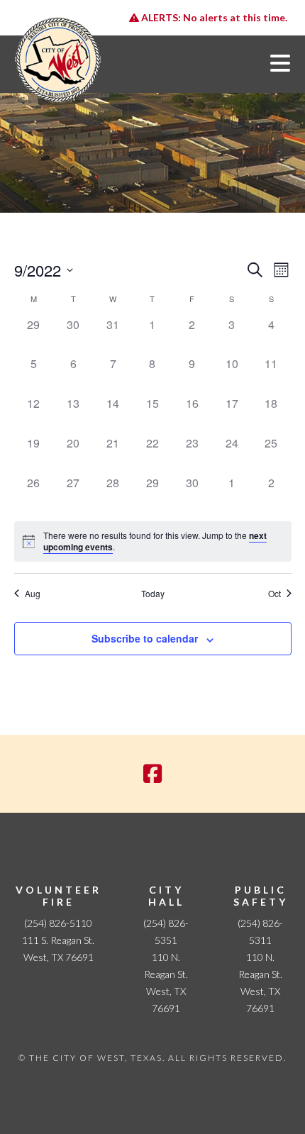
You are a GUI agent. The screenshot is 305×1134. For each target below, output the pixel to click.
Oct (274, 593)
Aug (32, 593)
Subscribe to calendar (145, 638)
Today (153, 593)
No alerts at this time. (213, 17)
